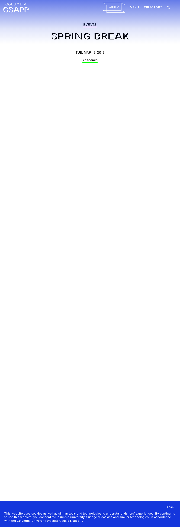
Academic (90, 60)
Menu (134, 7)
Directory (153, 7)
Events (90, 25)
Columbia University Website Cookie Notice (48, 521)
